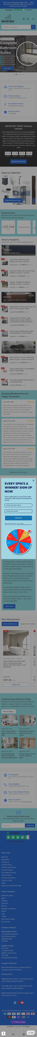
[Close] (33, 480)
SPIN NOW (18, 518)
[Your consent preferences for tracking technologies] (3, 1033)
